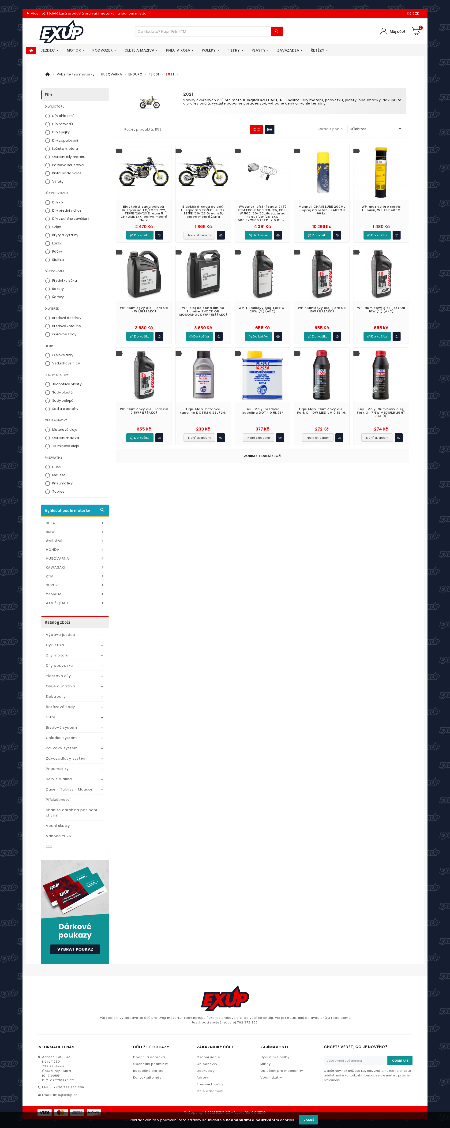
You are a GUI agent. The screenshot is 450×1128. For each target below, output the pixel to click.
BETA (75, 523)
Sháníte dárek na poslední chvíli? (71, 812)
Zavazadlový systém (66, 758)
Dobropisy (206, 1070)
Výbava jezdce (60, 634)
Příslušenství (58, 799)
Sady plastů (62, 392)
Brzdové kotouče (66, 326)
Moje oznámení (210, 1091)
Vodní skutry (58, 825)
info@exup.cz (65, 1095)
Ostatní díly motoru (69, 156)
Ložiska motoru (65, 148)
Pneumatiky (62, 483)
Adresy (203, 1077)
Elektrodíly (56, 696)
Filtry (50, 717)
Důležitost (376, 129)
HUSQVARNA (75, 558)
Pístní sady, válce (67, 173)
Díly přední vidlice (67, 210)
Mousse (59, 475)
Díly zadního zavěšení (70, 218)
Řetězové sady (60, 706)
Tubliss (58, 491)
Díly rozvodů (62, 124)
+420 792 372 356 (68, 1087)
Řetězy (58, 297)
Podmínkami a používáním (252, 1120)
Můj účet (397, 31)
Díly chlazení (63, 115)
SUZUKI (75, 585)
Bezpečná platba (148, 1070)
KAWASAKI (75, 567)
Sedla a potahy (65, 408)
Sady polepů (62, 400)
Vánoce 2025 (58, 835)
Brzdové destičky (67, 317)
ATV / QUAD (75, 603)
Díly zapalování (65, 140)
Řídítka (58, 259)
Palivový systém (62, 748)
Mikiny (265, 1064)
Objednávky (207, 1064)
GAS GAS (75, 540)
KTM (75, 576)
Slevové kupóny (210, 1084)
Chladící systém (61, 737)
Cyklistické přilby (274, 1057)
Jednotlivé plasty (67, 384)
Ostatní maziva (65, 437)
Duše (56, 467)
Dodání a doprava (149, 1057)
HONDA (75, 549)
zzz (49, 846)
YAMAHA (75, 594)
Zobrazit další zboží (262, 455)
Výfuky (58, 181)
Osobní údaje (208, 1057)
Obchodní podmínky (150, 1064)
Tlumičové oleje (65, 446)
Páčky (57, 251)
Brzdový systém (61, 727)
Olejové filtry (62, 355)
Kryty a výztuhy (65, 235)
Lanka (57, 243)
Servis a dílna (59, 778)
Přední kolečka (64, 280)
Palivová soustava (68, 165)
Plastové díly (58, 675)
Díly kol (58, 202)
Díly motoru (57, 655)
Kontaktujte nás (147, 1077)
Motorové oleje (64, 429)
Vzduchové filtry (66, 363)
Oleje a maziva (60, 686)
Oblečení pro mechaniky (281, 1070)
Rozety (58, 288)
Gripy (56, 227)
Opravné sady (64, 334)
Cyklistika (55, 644)
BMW (75, 532)
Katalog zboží (57, 622)
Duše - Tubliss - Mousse (69, 789)
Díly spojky (61, 132)
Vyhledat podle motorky (75, 510)
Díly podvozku (59, 665)
